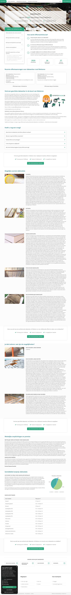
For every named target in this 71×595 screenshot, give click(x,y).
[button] (35, 132)
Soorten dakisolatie (11, 1)
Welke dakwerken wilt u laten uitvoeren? (13, 32)
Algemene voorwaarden (19, 593)
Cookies (32, 593)
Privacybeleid (27, 593)
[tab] (35, 132)
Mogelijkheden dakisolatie (21, 1)
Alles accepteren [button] (9, 587)
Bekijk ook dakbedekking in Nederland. (59, 593)
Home (60, 1)
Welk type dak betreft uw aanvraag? (12, 37)
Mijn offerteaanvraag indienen (35, 163)
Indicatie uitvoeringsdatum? (11, 47)
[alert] (9, 580)
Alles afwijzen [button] (9, 589)
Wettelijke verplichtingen (32, 1)
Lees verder (4, 577)
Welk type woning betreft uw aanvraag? (13, 42)
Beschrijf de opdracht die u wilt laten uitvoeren (13, 53)
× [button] (16, 566)
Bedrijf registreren (66, 1)
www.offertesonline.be (16, 107)
